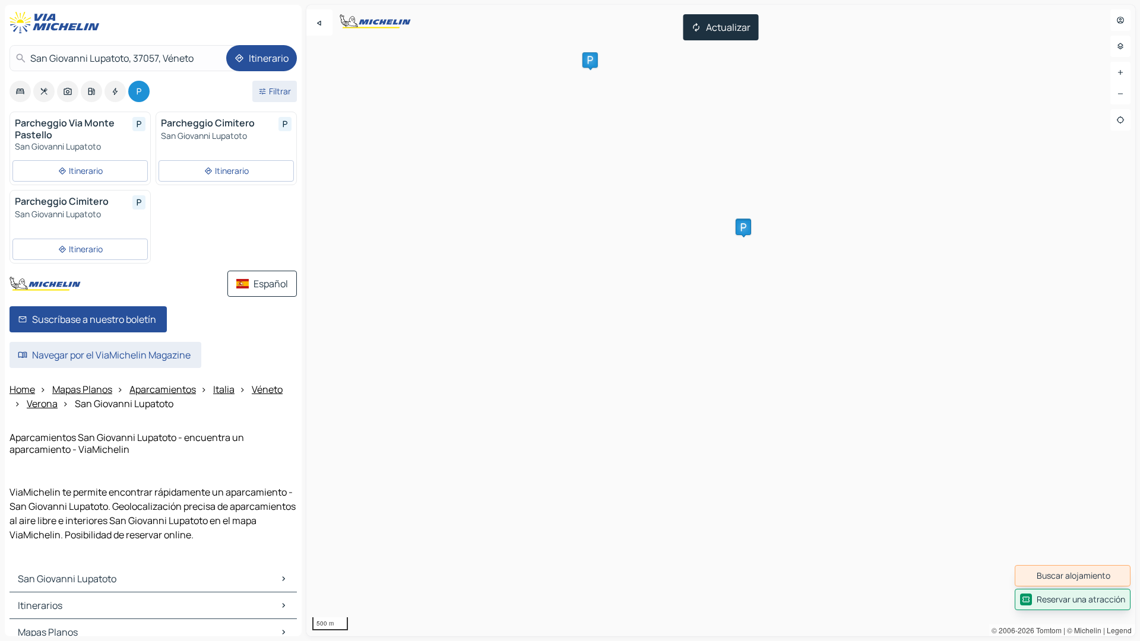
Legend (1119, 630)
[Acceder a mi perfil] (1120, 20)
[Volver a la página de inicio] (57, 22)
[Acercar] (1120, 72)
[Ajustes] (1120, 46)
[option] (20, 91)
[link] (1072, 575)
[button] (590, 60)
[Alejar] (1120, 93)
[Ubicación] (1120, 120)
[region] (720, 320)
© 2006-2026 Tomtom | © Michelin (1046, 630)
